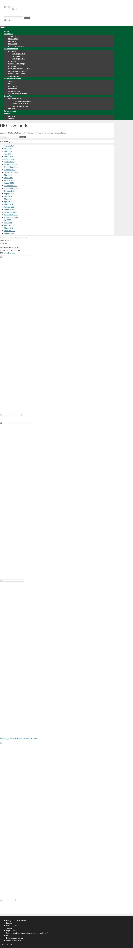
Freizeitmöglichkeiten (16, 46)
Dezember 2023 (10, 212)
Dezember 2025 (10, 164)
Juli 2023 (7, 220)
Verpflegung (12, 44)
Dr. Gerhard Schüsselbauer (21, 101)
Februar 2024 (9, 207)
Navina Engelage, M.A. (20, 104)
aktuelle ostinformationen (17, 94)
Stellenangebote (12, 925)
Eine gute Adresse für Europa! (18, 920)
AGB (8, 935)
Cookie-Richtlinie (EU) (14, 940)
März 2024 (8, 204)
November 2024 (11, 188)
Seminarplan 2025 (18, 56)
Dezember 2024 (10, 185)
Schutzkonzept (10, 111)
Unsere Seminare (11, 49)
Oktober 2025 (9, 170)
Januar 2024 (9, 209)
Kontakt (7, 113)
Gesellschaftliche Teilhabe (17, 71)
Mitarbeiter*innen (14, 99)
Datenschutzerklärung (15, 938)
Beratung (11, 116)
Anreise (11, 119)
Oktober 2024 (9, 191)
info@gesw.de (10, 253)
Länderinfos (12, 89)
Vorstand (11, 109)
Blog (9, 84)
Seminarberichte (14, 91)
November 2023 (11, 215)
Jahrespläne (12, 51)
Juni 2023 (8, 223)
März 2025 (8, 177)
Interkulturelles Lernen (16, 74)
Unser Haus (8, 34)
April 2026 (8, 154)
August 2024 (9, 193)
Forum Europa (13, 86)
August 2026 (9, 146)
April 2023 (8, 225)
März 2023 (8, 228)
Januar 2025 (9, 183)
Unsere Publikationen (12, 78)
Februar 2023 (9, 230)
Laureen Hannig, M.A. (20, 106)
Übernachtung (13, 39)
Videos (10, 81)
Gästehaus (12, 41)
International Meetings (16, 64)
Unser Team (9, 96)
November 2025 (11, 167)
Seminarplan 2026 (18, 54)
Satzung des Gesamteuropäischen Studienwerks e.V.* (27, 933)
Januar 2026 (9, 162)
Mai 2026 (8, 151)
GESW (6, 31)
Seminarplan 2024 (18, 59)
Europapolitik (13, 66)
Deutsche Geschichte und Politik (19, 69)
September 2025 (11, 172)
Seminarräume (13, 36)
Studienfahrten (13, 76)
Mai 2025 (8, 175)
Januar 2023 (9, 233)
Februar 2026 (9, 159)
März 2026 (8, 156)
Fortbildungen (13, 61)
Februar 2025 (9, 180)
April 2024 (8, 201)
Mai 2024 (8, 199)
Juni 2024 (8, 196)
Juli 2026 (7, 148)
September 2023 (11, 217)
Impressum (10, 930)
